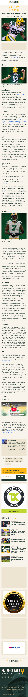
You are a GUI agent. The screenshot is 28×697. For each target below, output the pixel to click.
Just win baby (14, 57)
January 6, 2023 (6, 360)
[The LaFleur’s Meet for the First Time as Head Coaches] (5, 524)
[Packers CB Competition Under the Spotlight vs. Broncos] (5, 559)
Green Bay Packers (18, 458)
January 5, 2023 (6, 183)
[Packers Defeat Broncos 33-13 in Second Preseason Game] (5, 541)
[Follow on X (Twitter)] (9, 454)
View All (14, 518)
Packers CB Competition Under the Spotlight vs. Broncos (17, 559)
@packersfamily (12, 430)
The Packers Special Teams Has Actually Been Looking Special (18, 533)
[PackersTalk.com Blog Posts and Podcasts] (14, 2)
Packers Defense (9, 461)
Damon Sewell (19, 16)
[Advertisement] (14, 46)
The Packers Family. (8, 432)
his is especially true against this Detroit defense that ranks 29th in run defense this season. (13, 121)
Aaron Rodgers (20, 94)
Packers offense (18, 461)
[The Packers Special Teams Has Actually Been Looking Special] (5, 532)
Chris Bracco (10, 694)
